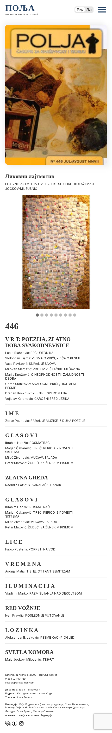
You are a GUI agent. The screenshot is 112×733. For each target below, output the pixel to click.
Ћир (80, 9)
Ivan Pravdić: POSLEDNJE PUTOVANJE (34, 615)
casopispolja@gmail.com (19, 682)
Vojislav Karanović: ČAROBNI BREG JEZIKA (37, 399)
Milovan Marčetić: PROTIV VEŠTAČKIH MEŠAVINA (42, 369)
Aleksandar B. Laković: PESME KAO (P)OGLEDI (40, 637)
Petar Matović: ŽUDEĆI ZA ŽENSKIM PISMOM (39, 463)
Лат (89, 9)
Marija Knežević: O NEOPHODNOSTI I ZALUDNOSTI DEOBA (44, 376)
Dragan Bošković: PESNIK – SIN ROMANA (36, 393)
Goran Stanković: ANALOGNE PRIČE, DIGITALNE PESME (41, 386)
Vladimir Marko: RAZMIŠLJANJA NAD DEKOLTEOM (43, 593)
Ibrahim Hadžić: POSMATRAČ (27, 443)
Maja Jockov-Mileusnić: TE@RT (29, 659)
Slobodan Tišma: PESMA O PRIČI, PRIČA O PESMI (42, 358)
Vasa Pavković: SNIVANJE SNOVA (30, 364)
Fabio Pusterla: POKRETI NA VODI (30, 549)
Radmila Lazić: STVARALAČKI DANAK (33, 485)
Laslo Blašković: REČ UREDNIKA (29, 353)
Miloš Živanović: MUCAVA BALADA (31, 457)
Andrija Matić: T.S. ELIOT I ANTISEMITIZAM (37, 571)
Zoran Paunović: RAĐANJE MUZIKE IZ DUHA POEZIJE (45, 421)
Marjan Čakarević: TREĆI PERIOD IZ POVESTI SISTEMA (39, 450)
